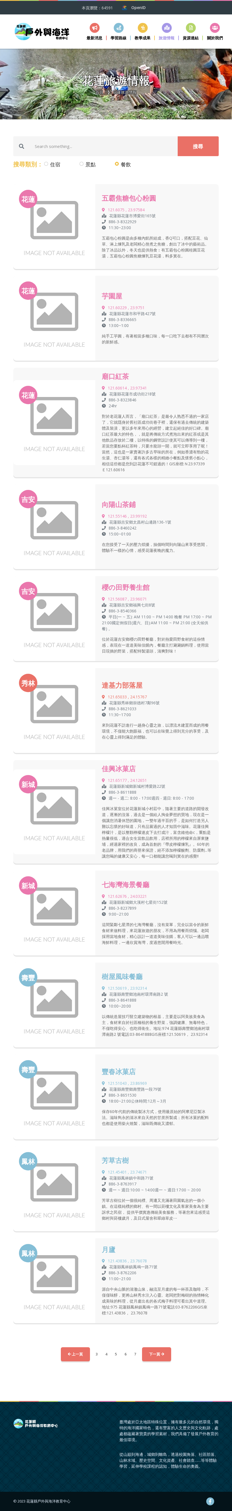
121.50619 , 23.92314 (127, 988)
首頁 (99, 92)
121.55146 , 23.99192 (127, 516)
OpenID (138, 7)
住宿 (55, 164)
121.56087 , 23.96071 (127, 599)
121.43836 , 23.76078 (127, 1261)
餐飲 (126, 164)
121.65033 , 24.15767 (127, 696)
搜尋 (198, 146)
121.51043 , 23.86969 (127, 1083)
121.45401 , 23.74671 (127, 1172)
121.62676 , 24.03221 (127, 896)
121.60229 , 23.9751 (126, 307)
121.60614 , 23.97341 (127, 388)
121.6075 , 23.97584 (126, 209)
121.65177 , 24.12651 (127, 780)
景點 (90, 164)
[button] (119, 31)
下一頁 (155, 1354)
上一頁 (77, 1354)
